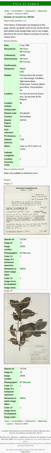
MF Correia (25, 52)
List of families (17, 11)
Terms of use (25, 452)
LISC (22, 72)
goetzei (10, 14)
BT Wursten (25, 253)
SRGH (23, 69)
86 (21, 103)
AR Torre (24, 49)
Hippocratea (42, 11)
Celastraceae (30, 11)
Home (7, 11)
